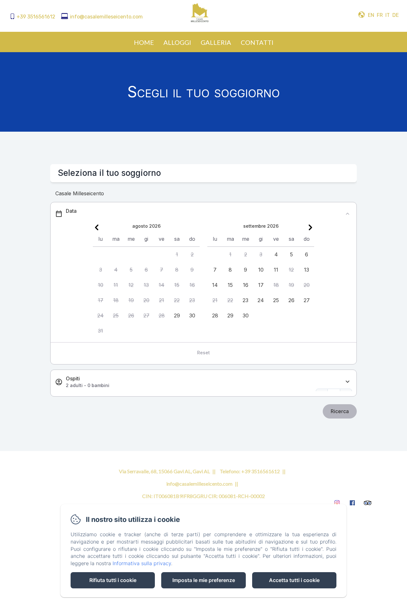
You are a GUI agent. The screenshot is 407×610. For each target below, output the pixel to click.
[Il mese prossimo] (310, 227)
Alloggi (177, 42)
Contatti (257, 42)
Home (144, 42)
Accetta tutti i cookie (294, 580)
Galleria (216, 42)
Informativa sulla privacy (142, 563)
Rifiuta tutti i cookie (112, 580)
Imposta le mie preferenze (203, 580)
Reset (203, 352)
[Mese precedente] (96, 227)
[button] (176, 254)
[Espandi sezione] (347, 382)
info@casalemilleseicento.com (106, 17)
